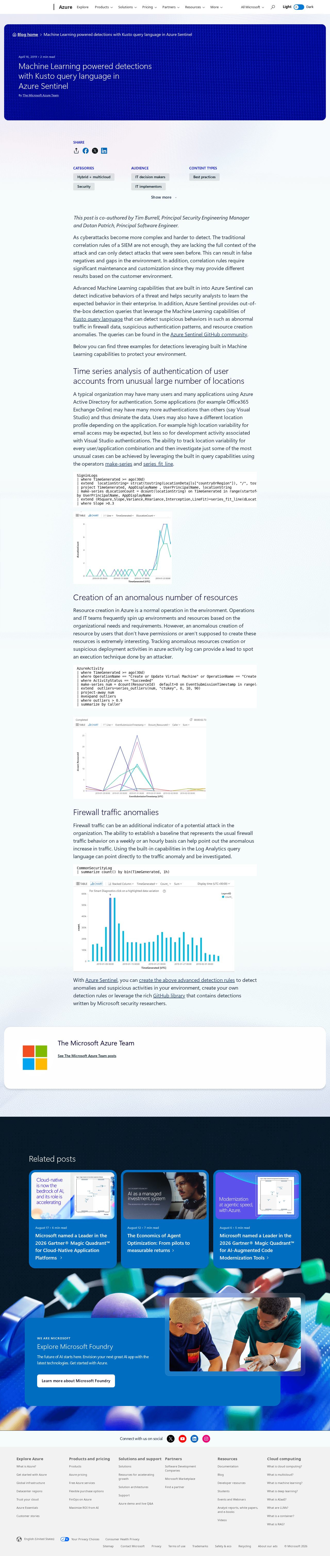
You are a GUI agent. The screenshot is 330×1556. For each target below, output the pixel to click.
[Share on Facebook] (85, 151)
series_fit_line (158, 464)
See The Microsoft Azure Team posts (87, 1056)
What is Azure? (26, 1466)
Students (223, 1491)
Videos (222, 1520)
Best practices (204, 177)
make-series (118, 464)
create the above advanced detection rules (187, 980)
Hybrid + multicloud (93, 177)
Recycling (244, 1546)
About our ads (267, 1546)
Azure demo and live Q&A (136, 1503)
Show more (161, 197)
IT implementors (148, 186)
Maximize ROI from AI (84, 1508)
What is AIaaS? (276, 1499)
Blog (221, 1474)
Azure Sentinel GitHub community (208, 334)
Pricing (147, 7)
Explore (82, 7)
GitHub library (169, 995)
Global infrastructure (30, 1483)
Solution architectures (133, 1487)
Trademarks (200, 1546)
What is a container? (280, 1516)
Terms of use (176, 1546)
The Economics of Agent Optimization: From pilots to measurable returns (158, 1243)
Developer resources (231, 1483)
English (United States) (39, 1539)
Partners (169, 7)
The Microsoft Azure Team (41, 95)
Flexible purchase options (86, 1491)
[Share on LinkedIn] (104, 151)
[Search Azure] (272, 7)
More (214, 7)
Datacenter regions (29, 1491)
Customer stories (27, 1516)
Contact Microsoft (133, 1546)
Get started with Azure (31, 1474)
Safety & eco (223, 1546)
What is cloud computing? (284, 1466)
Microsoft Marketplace (180, 1479)
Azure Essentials (27, 1508)
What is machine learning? (284, 1483)
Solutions (125, 7)
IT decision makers (150, 177)
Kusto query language (98, 319)
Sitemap (108, 1546)
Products (102, 7)
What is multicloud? (280, 1474)
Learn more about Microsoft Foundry (76, 1381)
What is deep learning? (282, 1491)
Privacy (156, 1546)
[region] (165, 489)
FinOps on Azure (80, 1499)
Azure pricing (78, 1474)
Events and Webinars (232, 1499)
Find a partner (174, 1487)
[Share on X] (95, 151)
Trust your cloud (27, 1499)
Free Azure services (82, 1483)
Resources (193, 7)
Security (83, 186)
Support (124, 1495)
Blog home (28, 34)
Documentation (228, 1466)
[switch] (299, 7)
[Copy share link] (76, 151)
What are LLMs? (277, 1508)
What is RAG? (276, 1524)
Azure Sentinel (101, 980)
